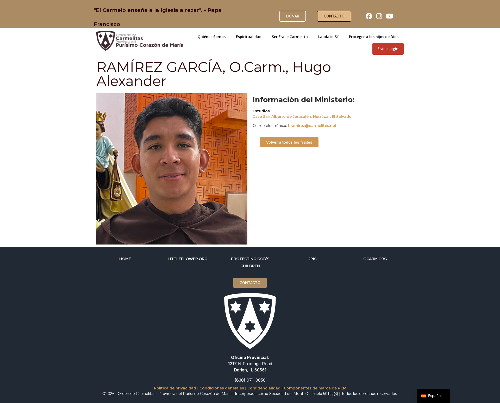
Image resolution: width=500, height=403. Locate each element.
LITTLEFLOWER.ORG (187, 259)
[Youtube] (389, 16)
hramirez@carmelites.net (312, 125)
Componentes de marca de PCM (315, 388)
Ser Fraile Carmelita (290, 36)
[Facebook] (369, 16)
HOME (125, 259)
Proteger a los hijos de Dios (373, 36)
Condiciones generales (221, 388)
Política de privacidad (175, 388)
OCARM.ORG (375, 259)
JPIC (313, 259)
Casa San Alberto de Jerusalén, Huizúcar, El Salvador (303, 116)
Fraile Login (388, 48)
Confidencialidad (263, 388)
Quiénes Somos (212, 36)
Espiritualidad (248, 36)
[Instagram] (379, 16)
